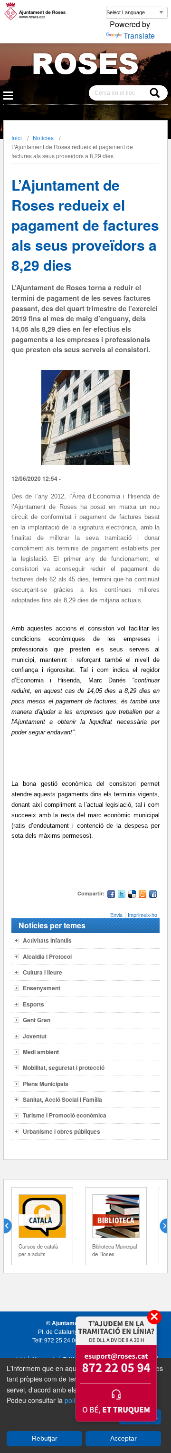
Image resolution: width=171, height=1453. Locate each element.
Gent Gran (36, 1020)
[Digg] (153, 895)
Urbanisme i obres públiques (61, 1131)
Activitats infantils (47, 940)
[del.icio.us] (132, 895)
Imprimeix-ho (142, 914)
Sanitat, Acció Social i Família (62, 1099)
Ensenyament (41, 988)
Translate (139, 35)
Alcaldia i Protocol (47, 956)
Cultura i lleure (42, 972)
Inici (16, 137)
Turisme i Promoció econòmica (64, 1115)
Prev (11, 1226)
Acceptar (123, 1438)
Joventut (35, 1036)
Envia (116, 914)
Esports (33, 1004)
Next (159, 1226)
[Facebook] (111, 895)
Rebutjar (44, 1438)
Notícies (43, 137)
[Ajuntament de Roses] (85, 65)
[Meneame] (142, 895)
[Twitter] (121, 895)
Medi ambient (41, 1051)
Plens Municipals (45, 1083)
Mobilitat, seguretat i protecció (63, 1067)
